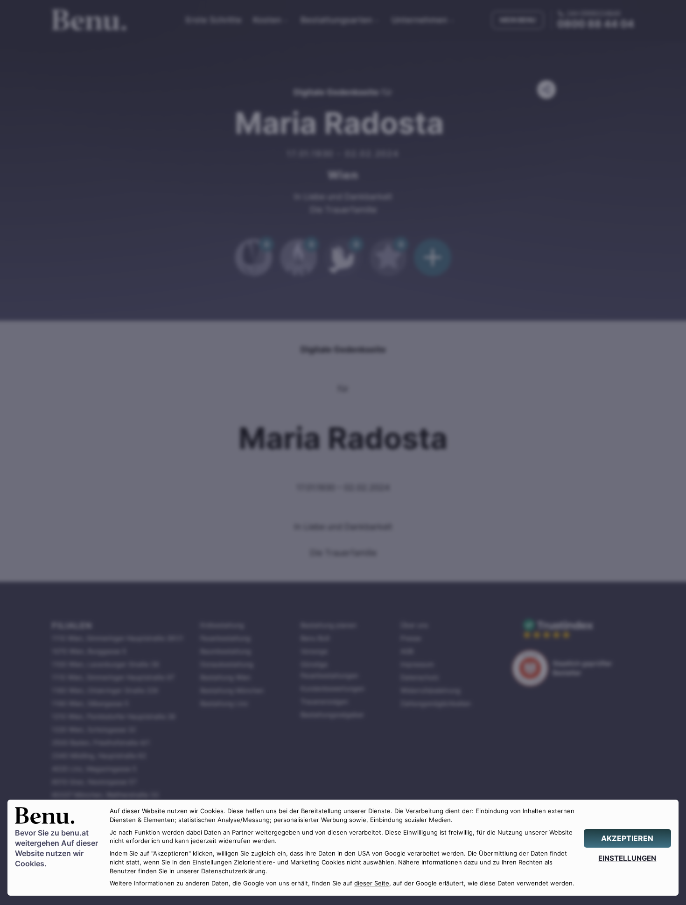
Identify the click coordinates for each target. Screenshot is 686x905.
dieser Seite (371, 883)
